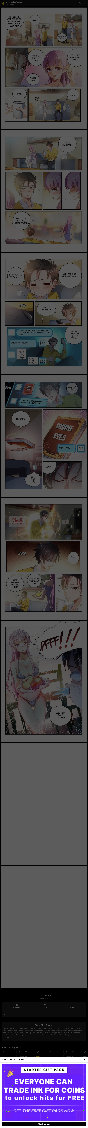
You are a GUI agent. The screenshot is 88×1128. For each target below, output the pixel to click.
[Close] (84, 1059)
